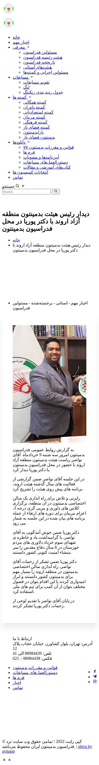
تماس (18, 177)
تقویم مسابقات (36, 82)
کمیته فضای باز (36, 127)
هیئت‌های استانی (37, 67)
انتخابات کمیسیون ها (30, 172)
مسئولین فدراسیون (40, 52)
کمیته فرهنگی (35, 122)
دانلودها (19, 142)
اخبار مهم (21, 42)
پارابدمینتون (33, 132)
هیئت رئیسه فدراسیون (42, 57)
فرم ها (29, 152)
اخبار (17, 682)
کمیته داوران (34, 107)
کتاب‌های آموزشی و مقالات (47, 167)
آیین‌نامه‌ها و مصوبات (41, 157)
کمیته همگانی (34, 102)
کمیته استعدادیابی (38, 112)
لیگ (26, 87)
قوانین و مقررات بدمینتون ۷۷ (48, 147)
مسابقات (21, 77)
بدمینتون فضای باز (39, 137)
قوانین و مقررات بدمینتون (35, 667)
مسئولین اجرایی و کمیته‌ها (45, 72)
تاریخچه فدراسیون (39, 62)
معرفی (19, 47)
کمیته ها (20, 97)
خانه (16, 37)
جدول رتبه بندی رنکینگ (43, 92)
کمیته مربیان (34, 117)
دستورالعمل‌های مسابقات (45, 162)
